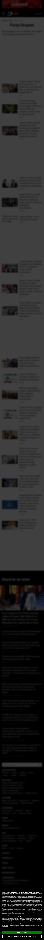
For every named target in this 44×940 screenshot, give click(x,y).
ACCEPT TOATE (22, 932)
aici (14, 908)
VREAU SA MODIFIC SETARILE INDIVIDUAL (22, 937)
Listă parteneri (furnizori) (7, 928)
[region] (22, 912)
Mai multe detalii (26, 898)
